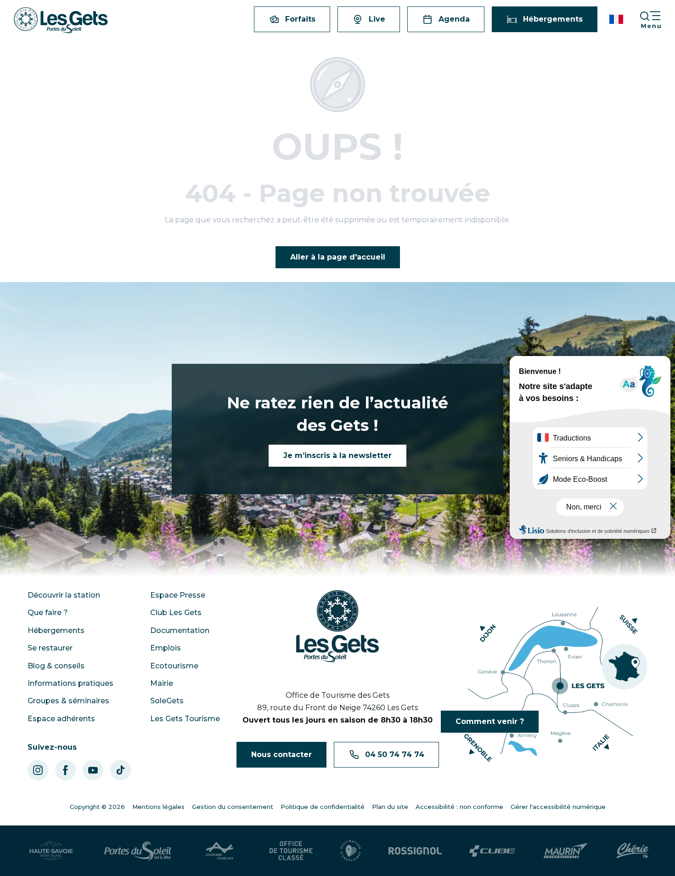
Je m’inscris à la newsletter (337, 455)
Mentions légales (158, 806)
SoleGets (167, 700)
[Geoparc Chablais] (220, 850)
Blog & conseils (56, 665)
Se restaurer (50, 648)
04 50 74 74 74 (394, 754)
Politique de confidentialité (323, 806)
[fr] (617, 19)
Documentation (179, 630)
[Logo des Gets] (337, 626)
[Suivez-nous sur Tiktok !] (120, 770)
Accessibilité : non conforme (459, 806)
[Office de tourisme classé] (291, 850)
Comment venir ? (490, 721)
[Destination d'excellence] (350, 850)
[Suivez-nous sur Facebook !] (65, 770)
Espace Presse (177, 595)
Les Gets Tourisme (185, 718)
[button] (617, 19)
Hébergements (56, 630)
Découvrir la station (64, 595)
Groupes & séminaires (68, 700)
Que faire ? (48, 612)
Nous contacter (281, 754)
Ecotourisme (174, 665)
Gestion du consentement (232, 806)
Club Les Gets (176, 612)
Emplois (165, 648)
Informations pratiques (70, 683)
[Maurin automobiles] (565, 851)
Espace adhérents (61, 718)
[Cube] (492, 851)
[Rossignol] (415, 851)
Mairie (161, 683)
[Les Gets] (61, 20)
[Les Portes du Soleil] (137, 850)
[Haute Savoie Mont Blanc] (51, 850)
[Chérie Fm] (632, 851)
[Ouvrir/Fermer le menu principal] (657, 19)
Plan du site (390, 806)
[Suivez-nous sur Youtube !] (93, 770)
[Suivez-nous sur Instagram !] (38, 770)
